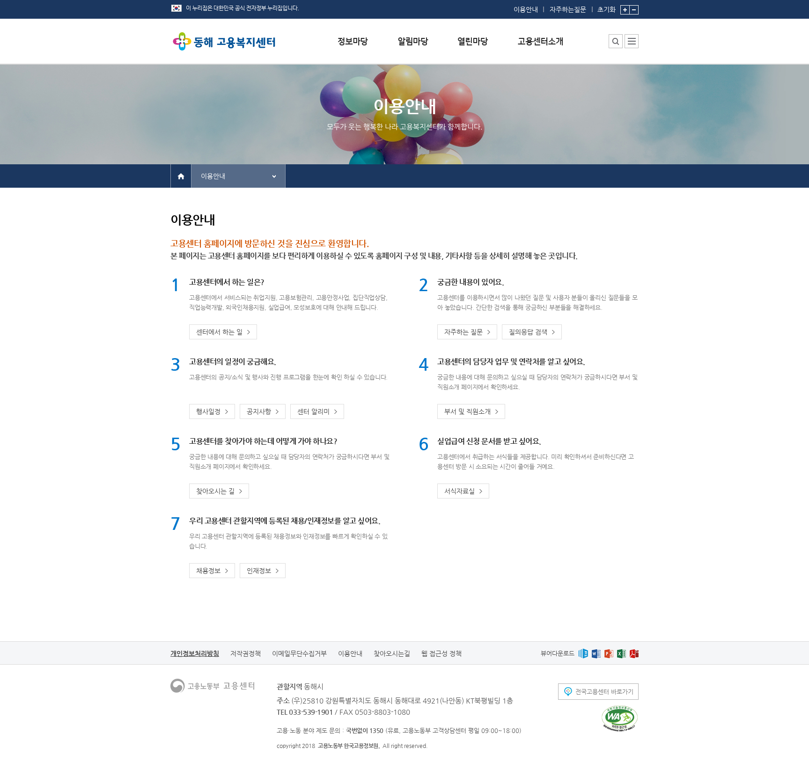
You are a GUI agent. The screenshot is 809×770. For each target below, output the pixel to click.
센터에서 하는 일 (219, 332)
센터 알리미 (313, 411)
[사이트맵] (632, 41)
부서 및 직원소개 (467, 411)
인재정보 (259, 570)
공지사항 (259, 411)
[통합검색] (616, 41)
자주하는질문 (568, 9)
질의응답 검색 (528, 332)
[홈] (181, 175)
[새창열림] (583, 653)
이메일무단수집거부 (299, 653)
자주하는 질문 (463, 332)
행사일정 (208, 411)
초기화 (606, 9)
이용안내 (526, 9)
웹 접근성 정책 (441, 653)
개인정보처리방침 (194, 653)
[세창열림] (620, 718)
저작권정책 (245, 653)
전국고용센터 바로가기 (604, 691)
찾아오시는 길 (215, 491)
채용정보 (208, 570)
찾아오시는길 (392, 653)
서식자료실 (459, 491)
